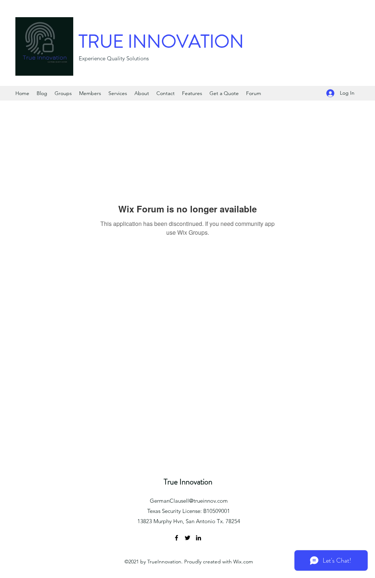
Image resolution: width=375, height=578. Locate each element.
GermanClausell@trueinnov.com (189, 500)
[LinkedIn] (198, 537)
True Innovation (188, 481)
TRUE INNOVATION (161, 41)
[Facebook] (176, 537)
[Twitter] (187, 537)
